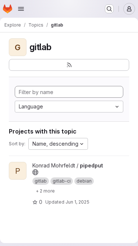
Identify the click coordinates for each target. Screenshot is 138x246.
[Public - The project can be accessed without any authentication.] (35, 172)
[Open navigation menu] (21, 9)
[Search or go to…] (109, 8)
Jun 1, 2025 (77, 202)
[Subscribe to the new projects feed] (69, 65)
